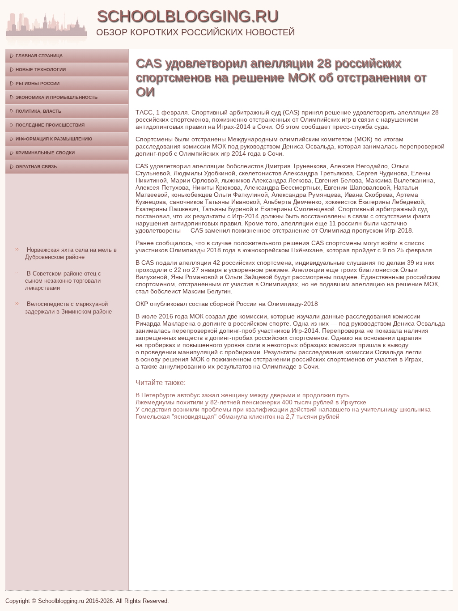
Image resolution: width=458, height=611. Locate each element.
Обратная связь (36, 166)
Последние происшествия (50, 125)
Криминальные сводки (45, 152)
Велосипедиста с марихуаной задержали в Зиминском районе (68, 307)
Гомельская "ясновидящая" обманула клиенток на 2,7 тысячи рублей (237, 416)
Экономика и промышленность (57, 97)
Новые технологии (41, 69)
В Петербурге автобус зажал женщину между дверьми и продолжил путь (242, 395)
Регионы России (37, 83)
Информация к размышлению (54, 138)
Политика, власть (38, 111)
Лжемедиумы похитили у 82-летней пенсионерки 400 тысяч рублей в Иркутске (251, 402)
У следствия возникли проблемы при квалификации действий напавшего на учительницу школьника (283, 409)
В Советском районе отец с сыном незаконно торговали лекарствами (63, 281)
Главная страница (39, 55)
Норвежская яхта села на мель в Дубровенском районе (71, 253)
